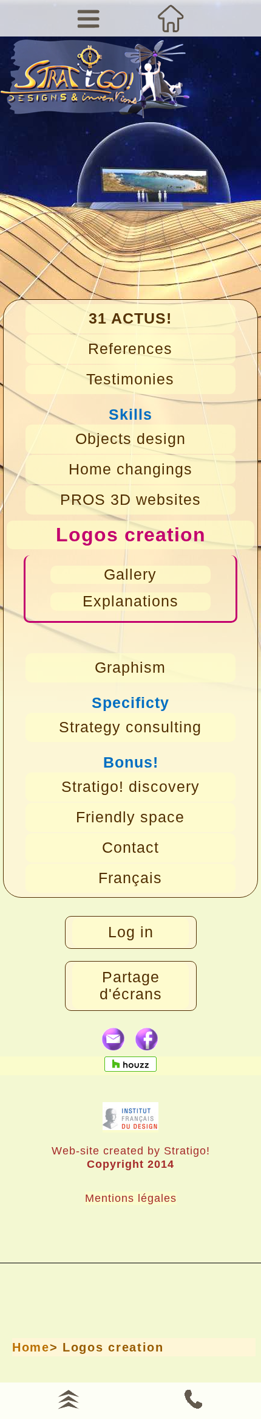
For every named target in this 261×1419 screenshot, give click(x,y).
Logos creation (131, 535)
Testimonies (130, 379)
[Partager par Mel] (113, 1039)
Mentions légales (131, 1198)
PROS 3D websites (130, 499)
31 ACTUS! (130, 318)
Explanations (130, 601)
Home (31, 1347)
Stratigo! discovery (130, 787)
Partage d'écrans (131, 985)
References (130, 349)
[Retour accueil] (172, 18)
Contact (130, 847)
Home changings (130, 469)
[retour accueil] (94, 87)
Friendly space (130, 817)
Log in (131, 932)
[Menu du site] (89, 18)
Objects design (130, 439)
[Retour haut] (68, 1398)
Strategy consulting (130, 727)
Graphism (130, 667)
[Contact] (192, 1398)
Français (130, 878)
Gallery (130, 574)
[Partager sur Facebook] (147, 1039)
